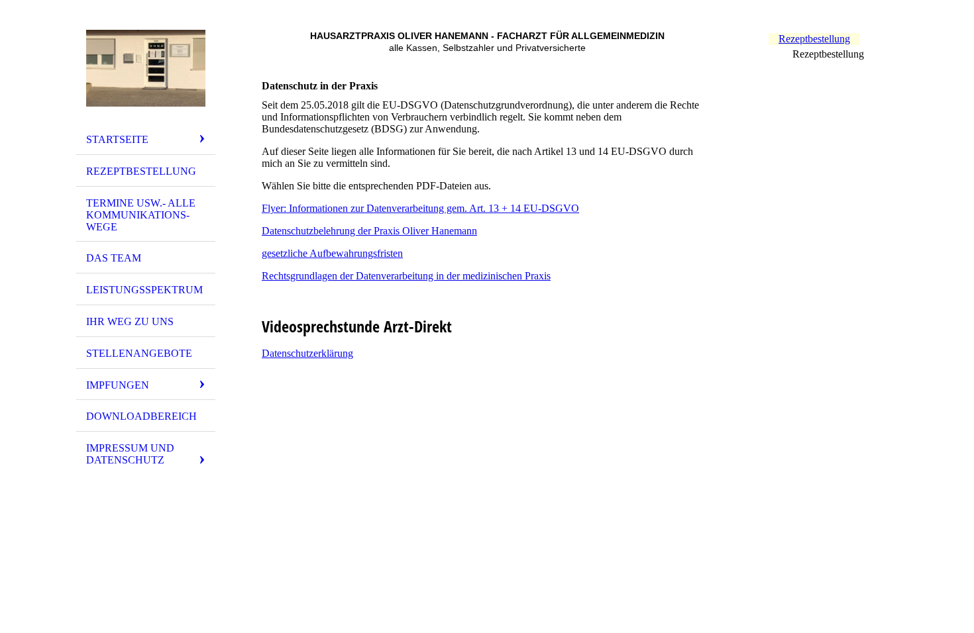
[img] (145, 68)
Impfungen (117, 385)
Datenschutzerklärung (307, 353)
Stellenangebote (139, 353)
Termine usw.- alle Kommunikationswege (140, 214)
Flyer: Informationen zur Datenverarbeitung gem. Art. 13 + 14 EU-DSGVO (420, 208)
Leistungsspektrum (144, 289)
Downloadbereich (141, 416)
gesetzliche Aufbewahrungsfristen (332, 253)
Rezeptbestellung (141, 171)
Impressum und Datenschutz (130, 453)
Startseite (117, 139)
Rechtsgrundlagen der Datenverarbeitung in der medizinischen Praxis (406, 275)
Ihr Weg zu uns (130, 321)
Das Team (113, 258)
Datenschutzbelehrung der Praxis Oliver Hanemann (369, 230)
